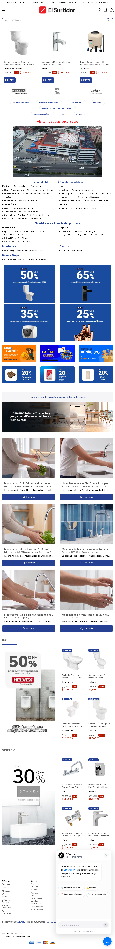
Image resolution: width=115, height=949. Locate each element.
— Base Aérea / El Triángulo (79, 231)
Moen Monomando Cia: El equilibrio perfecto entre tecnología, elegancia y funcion (86, 483)
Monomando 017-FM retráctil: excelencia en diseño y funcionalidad (28, 483)
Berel (63, 114)
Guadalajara (8, 227)
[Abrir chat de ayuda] (107, 941)
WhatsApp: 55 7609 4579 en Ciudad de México (89, 2)
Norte (63, 186)
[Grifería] (28, 801)
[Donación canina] (96, 353)
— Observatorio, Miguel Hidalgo (28, 190)
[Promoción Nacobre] (85, 322)
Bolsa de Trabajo (6, 901)
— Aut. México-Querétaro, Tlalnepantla (86, 193)
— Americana (17, 235)
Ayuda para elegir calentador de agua (57, 108)
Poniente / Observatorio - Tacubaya (21, 186)
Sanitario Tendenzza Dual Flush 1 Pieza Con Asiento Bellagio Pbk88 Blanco (72, 725)
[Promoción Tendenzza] (19, 374)
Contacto (6, 887)
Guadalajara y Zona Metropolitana (57, 223)
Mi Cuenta (6, 891)
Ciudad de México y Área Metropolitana (58, 182)
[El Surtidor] (57, 10)
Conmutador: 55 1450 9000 (17, 2)
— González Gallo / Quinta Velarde (24, 231)
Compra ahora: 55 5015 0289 (43, 2)
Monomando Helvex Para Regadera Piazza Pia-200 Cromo (98, 786)
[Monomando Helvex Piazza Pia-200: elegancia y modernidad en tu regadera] (86, 589)
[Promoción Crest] (57, 374)
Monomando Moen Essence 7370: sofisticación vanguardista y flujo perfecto (28, 549)
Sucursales (62, 2)
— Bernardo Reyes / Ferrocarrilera (24, 250)
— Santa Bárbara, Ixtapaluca (22, 218)
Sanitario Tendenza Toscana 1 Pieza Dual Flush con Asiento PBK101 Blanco (71, 676)
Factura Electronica (35, 885)
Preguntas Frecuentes (6, 912)
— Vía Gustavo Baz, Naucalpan (81, 197)
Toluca (63, 204)
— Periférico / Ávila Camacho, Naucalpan (85, 200)
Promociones (36, 890)
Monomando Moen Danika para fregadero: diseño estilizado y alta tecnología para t (86, 549)
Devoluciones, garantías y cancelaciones (36, 901)
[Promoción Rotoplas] (96, 374)
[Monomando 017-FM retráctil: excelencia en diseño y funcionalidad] (28, 458)
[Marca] (19, 91)
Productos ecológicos (42, 114)
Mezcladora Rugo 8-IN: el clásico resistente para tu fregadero (28, 614)
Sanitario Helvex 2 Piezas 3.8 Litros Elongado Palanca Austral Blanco (96, 676)
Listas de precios (76, 102)
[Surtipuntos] (19, 353)
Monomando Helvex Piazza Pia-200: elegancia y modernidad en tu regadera (86, 614)
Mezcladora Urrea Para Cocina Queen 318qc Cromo (72, 786)
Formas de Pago (35, 894)
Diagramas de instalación (48, 102)
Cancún (64, 246)
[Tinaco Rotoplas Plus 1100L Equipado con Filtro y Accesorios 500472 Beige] (95, 42)
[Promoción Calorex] (29, 322)
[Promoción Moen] (85, 283)
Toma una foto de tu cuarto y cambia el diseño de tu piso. (57, 396)
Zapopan (64, 227)
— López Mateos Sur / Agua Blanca (85, 235)
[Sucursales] (57, 151)
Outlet (79, 114)
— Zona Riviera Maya (75, 250)
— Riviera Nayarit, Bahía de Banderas (25, 259)
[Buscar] (108, 20)
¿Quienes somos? (6, 895)
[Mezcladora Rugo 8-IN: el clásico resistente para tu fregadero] (28, 589)
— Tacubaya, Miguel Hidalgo (20, 200)
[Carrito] (111, 9)
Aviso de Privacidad (6, 906)
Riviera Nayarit (12, 255)
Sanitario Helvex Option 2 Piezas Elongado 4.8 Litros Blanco (99, 725)
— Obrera (16, 238)
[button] (100, 10)
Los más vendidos (41, 486)
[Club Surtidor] (57, 353)
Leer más (28, 497)
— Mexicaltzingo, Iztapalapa (20, 208)
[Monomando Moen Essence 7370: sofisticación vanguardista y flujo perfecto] (28, 523)
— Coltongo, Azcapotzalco (77, 190)
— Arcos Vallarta (17, 241)
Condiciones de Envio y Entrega (37, 907)
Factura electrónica (21, 102)
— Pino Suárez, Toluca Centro (79, 208)
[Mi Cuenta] (105, 9)
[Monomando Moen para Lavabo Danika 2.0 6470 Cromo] (57, 42)
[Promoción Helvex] (29, 283)
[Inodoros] (28, 692)
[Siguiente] (109, 54)
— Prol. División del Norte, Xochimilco (26, 215)
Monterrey (9, 246)
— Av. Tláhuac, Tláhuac (21, 211)
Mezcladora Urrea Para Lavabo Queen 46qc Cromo (72, 834)
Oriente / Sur (9, 204)
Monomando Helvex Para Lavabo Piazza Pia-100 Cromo (99, 834)
